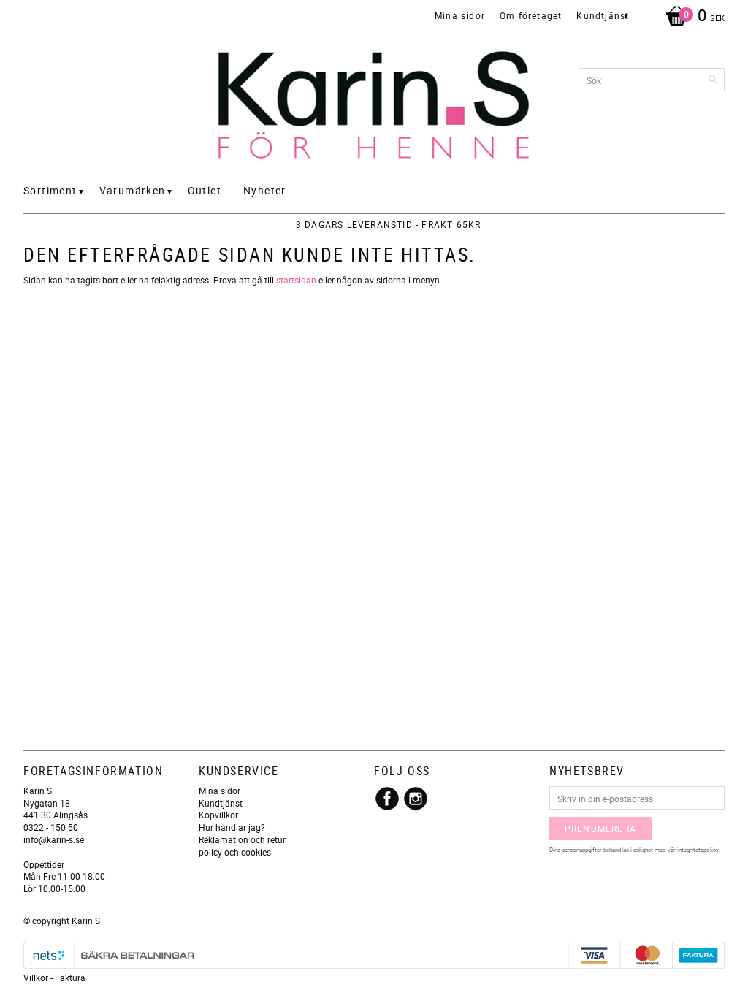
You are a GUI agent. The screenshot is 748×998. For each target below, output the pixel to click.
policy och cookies (235, 852)
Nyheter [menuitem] (264, 190)
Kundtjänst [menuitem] (602, 15)
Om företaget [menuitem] (531, 15)
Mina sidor (219, 790)
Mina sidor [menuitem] (460, 15)
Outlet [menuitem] (204, 190)
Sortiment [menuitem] (50, 190)
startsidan (296, 280)
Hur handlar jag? (232, 827)
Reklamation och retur (242, 839)
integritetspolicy (698, 849)
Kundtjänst (221, 803)
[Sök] (714, 80)
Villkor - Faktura (54, 977)
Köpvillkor (218, 814)
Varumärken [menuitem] (132, 190)
